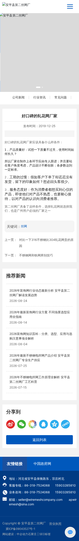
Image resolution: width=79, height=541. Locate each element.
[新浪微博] (10, 424)
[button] (38, 87)
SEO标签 (45, 534)
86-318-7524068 (37, 485)
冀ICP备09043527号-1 (20, 528)
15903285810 (65, 485)
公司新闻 (18, 97)
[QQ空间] (54, 424)
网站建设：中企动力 (15, 534)
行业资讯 (39, 97)
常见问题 (60, 97)
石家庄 (32, 534)
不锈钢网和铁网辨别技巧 (36, 255)
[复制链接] (65, 424)
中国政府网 (42, 463)
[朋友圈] (32, 424)
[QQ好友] (43, 424)
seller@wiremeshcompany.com (40, 499)
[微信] (21, 424)
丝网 (24, 226)
